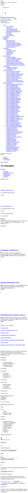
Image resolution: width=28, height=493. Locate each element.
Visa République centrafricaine (13, 31)
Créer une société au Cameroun (13, 71)
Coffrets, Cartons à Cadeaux (12, 61)
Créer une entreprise (8, 70)
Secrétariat (8, 49)
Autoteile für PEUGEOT (12, 129)
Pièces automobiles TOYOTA (13, 147)
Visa (4, 25)
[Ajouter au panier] (1, 258)
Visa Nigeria (9, 34)
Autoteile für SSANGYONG (13, 142)
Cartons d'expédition (11, 57)
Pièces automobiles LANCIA (13, 117)
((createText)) (10, 459)
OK (15, 18)
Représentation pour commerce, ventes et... (13, 315)
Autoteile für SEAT (10, 138)
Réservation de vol (10, 40)
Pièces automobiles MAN (12, 121)
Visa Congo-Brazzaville (11, 29)
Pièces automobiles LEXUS (12, 120)
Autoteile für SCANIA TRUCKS (14, 137)
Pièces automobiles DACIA (12, 94)
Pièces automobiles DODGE (12, 101)
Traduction (5, 38)
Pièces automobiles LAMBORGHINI (15, 116)
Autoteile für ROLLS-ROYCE (13, 133)
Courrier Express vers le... (6, 206)
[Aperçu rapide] (1, 324)
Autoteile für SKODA (11, 139)
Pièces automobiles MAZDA (13, 124)
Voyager (5, 39)
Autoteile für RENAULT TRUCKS (14, 131)
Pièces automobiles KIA (11, 113)
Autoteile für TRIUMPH (12, 148)
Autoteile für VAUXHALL (12, 149)
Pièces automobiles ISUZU (12, 108)
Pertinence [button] (3, 219)
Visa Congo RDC (10, 35)
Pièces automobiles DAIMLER (13, 99)
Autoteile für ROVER (11, 134)
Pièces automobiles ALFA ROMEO (14, 84)
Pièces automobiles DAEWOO (13, 95)
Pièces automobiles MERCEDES (13, 125)
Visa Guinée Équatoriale (11, 30)
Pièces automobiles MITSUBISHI (14, 126)
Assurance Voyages (10, 47)
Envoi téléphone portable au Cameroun (15, 63)
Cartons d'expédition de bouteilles (14, 58)
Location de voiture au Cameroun (14, 44)
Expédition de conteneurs (12, 67)
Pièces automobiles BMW (12, 86)
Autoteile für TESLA (11, 146)
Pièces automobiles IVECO (12, 110)
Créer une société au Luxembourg (14, 77)
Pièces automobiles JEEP (12, 112)
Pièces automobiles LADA (12, 115)
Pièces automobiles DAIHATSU (13, 98)
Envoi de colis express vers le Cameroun (15, 65)
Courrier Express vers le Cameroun (14, 62)
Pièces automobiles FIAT (12, 103)
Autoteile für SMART (11, 140)
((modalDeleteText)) (12, 450)
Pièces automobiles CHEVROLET (14, 90)
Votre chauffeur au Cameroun (13, 45)
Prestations (5, 48)
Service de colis (7, 56)
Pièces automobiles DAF (12, 97)
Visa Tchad (8, 32)
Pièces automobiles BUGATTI (13, 89)
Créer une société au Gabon (12, 72)
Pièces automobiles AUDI (12, 85)
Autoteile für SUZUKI (11, 144)
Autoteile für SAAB (11, 135)
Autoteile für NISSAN (11, 128)
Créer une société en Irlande (12, 76)
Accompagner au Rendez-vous (9, 250)
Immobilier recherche (11, 50)
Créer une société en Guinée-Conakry (14, 74)
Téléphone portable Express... (7, 190)
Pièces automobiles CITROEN (13, 93)
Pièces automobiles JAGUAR (13, 111)
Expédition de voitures (11, 68)
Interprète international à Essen (10, 282)
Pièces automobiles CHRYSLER (13, 92)
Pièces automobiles (7, 83)
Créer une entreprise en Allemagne (14, 75)
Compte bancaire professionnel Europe (15, 81)
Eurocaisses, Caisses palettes (12, 59)
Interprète (8, 54)
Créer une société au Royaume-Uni (14, 80)
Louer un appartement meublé (13, 43)
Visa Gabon (9, 27)
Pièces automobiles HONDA (13, 106)
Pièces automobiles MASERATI (13, 122)
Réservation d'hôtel (10, 41)
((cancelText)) (4, 450)
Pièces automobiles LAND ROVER (14, 119)
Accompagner (9, 52)
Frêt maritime (6, 66)
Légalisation (6, 36)
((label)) (2, 457)
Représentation (9, 53)
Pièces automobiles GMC (12, 104)
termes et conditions (12, 483)
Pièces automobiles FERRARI (13, 102)
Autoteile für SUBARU (11, 143)
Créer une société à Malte (12, 79)
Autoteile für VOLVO (11, 151)
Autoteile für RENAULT (12, 130)
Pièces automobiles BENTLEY (13, 88)
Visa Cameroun (9, 26)
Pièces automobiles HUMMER (13, 107)
